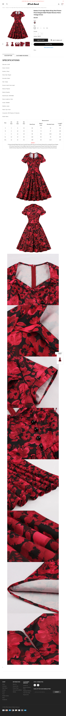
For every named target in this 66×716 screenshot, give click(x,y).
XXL (47, 28)
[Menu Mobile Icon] (3, 4)
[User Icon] (58, 4)
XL (44, 28)
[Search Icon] (7, 4)
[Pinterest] (38, 685)
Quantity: (35, 31)
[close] (63, 1)
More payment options (48, 47)
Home (3, 7)
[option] (17, 25)
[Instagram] (35, 685)
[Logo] (33, 4)
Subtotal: (35, 36)
